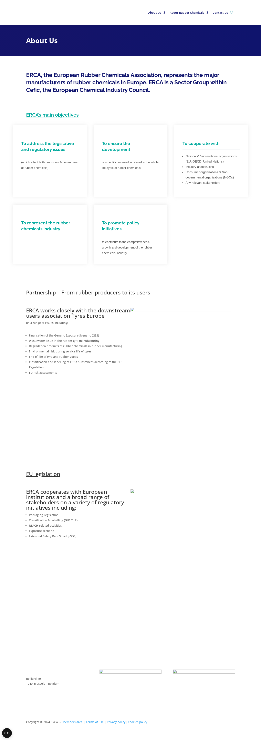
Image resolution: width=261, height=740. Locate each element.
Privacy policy (116, 722)
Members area (73, 722)
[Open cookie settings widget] (7, 733)
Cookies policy (137, 722)
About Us (154, 12)
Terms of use (95, 722)
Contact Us (220, 12)
